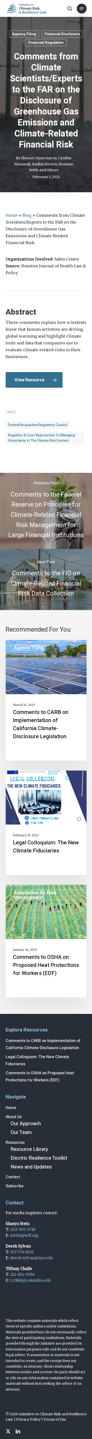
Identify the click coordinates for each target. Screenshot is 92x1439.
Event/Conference (33, 778)
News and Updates (31, 1166)
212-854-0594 (22, 1274)
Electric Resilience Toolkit (39, 1158)
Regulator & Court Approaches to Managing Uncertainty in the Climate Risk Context (41, 438)
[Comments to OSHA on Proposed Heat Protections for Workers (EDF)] (46, 941)
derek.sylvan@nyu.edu (31, 1258)
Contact (13, 1177)
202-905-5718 (22, 1229)
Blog (26, 215)
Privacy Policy (28, 1419)
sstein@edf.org (24, 1235)
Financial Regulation (46, 42)
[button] (82, 8)
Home (11, 215)
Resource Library (29, 1149)
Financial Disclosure (62, 34)
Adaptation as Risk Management (35, 895)
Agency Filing (24, 34)
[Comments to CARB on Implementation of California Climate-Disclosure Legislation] (46, 700)
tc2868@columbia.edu (30, 1280)
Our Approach (26, 1123)
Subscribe (15, 1186)
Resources (15, 1142)
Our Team (21, 1132)
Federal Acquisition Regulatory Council (37, 425)
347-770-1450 (22, 1252)
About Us (14, 1117)
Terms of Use (54, 1419)
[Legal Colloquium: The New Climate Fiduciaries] (46, 822)
